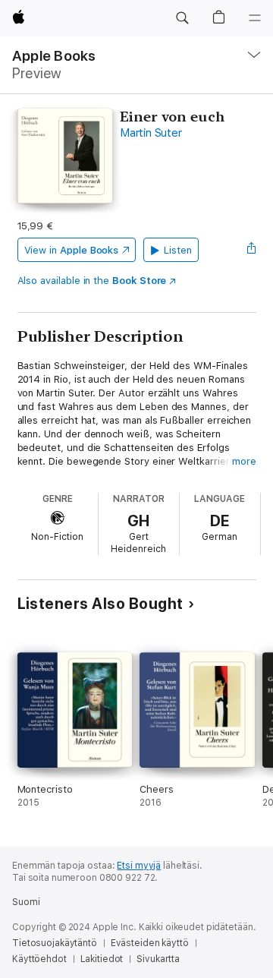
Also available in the (92, 280)
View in (71, 250)
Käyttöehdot (39, 959)
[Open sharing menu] (251, 250)
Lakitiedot (102, 959)
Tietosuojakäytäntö (54, 943)
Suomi (25, 902)
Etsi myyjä (139, 865)
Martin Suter (150, 133)
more (244, 461)
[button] (182, 18)
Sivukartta (158, 959)
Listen (178, 250)
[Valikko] (255, 18)
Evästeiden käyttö (150, 943)
